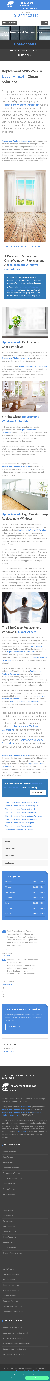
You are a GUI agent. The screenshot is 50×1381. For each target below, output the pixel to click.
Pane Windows (9, 1210)
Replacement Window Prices (14, 1312)
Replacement (8, 1162)
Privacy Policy (37, 1371)
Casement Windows (11, 1285)
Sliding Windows (9, 1296)
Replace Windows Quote (12, 1253)
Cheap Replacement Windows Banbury (20, 812)
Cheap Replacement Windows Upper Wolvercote (24, 816)
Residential (9, 856)
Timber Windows (9, 1152)
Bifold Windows (9, 1194)
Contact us (9, 863)
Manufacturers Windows (12, 1306)
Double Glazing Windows (12, 1178)
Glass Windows (9, 1184)
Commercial (10, 849)
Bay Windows (8, 1221)
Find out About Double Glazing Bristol (25, 246)
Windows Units (9, 1242)
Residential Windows (11, 1168)
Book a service (9, 23)
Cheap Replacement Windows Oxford (20, 809)
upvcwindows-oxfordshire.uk (14, 1354)
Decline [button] (13, 1377)
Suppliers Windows (10, 1301)
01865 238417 (26, 44)
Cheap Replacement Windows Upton (19, 823)
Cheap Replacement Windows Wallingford (21, 806)
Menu (44, 23)
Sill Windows (8, 1216)
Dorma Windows (9, 1232)
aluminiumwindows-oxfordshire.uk (16, 1344)
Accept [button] (37, 1377)
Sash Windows (9, 1157)
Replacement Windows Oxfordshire (19, 830)
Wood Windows (9, 1280)
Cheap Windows (9, 1237)
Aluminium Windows (11, 1274)
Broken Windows (9, 1248)
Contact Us (37, 792)
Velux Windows (9, 1226)
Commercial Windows (11, 1173)
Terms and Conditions (23, 1371)
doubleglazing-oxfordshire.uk (14, 1349)
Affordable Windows (11, 1290)
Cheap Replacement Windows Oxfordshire (22, 802)
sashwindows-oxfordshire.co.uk (15, 1333)
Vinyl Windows (8, 1269)
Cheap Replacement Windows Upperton (21, 819)
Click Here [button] (38, 1374)
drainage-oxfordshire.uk (12, 1328)
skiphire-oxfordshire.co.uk (13, 1338)
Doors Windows (9, 1189)
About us (8, 842)
